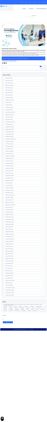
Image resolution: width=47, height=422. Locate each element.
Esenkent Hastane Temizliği (9, 209)
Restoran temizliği (23, 310)
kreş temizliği (15, 307)
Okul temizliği (10, 307)
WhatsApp (24, 8)
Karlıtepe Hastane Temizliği (9, 187)
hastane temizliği (32, 306)
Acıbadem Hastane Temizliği (9, 151)
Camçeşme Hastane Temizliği (9, 219)
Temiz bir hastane (30, 52)
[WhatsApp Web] (2, 419)
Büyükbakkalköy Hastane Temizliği (10, 204)
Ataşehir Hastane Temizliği (9, 80)
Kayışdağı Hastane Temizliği (9, 136)
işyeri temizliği (5, 306)
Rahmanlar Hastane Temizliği (9, 190)
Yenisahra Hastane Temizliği (9, 141)
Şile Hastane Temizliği (8, 102)
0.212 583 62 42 (31, 8)
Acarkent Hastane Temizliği (9, 143)
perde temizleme (11, 310)
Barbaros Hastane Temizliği (9, 248)
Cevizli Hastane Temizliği (8, 185)
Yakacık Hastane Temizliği (9, 285)
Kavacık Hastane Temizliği (9, 148)
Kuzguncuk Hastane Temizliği (9, 131)
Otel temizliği (33, 307)
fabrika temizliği (34, 310)
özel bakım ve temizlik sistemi (36, 50)
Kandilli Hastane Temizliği (9, 124)
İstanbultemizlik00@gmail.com (42, 8)
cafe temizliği (29, 310)
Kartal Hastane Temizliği (8, 90)
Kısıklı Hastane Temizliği (8, 268)
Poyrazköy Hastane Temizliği (9, 292)
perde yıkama (5, 310)
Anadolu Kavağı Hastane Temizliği (10, 112)
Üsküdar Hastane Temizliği (9, 109)
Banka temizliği (27, 307)
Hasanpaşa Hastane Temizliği (9, 168)
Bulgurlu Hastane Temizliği (9, 97)
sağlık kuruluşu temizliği (38, 306)
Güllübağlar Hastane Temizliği (9, 224)
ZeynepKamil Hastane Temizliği (9, 280)
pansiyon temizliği (38, 307)
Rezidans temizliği (17, 310)
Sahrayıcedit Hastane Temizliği (9, 175)
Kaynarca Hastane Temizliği (9, 226)
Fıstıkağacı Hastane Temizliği (9, 258)
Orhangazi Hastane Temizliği (9, 231)
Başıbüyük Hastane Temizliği (9, 202)
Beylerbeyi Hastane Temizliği (9, 129)
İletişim (7, 322)
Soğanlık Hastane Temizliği (9, 192)
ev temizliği (10, 306)
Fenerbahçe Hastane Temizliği (9, 163)
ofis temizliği (15, 306)
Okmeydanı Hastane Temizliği (9, 241)
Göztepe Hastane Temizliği (9, 146)
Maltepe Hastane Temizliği (9, 92)
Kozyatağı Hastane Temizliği (9, 170)
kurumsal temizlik (26, 306)
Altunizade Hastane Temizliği (9, 243)
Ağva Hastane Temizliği (8, 282)
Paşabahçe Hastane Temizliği (9, 114)
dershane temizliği (21, 307)
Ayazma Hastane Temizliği (9, 246)
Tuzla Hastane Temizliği (8, 104)
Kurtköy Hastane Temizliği (9, 229)
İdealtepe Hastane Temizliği (9, 214)
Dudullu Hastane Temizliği (9, 236)
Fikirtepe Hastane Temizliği (9, 165)
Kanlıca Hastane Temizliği (9, 119)
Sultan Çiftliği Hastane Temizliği (9, 287)
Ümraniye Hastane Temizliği (9, 107)
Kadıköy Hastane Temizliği (9, 87)
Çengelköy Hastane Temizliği (9, 126)
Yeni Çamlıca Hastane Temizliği (9, 290)
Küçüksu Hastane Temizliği (9, 270)
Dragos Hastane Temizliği (9, 207)
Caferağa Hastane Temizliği (9, 158)
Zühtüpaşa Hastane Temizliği (9, 180)
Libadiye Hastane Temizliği (9, 275)
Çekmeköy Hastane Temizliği (9, 85)
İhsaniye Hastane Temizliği (9, 263)
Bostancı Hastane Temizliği (9, 153)
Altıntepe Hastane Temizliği (9, 197)
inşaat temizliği (5, 307)
